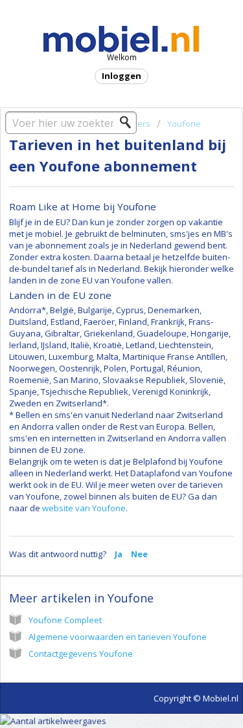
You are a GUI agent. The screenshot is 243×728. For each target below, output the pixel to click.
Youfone (184, 123)
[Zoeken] (129, 122)
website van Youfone (84, 508)
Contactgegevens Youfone (81, 653)
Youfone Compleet (65, 620)
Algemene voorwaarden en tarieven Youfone (118, 637)
